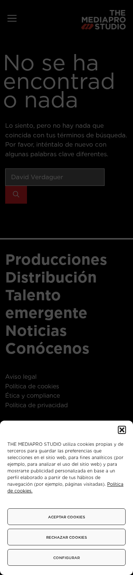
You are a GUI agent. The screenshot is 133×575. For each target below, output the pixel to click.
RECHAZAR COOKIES (66, 537)
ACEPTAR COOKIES (66, 517)
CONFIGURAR (66, 557)
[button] (122, 430)
